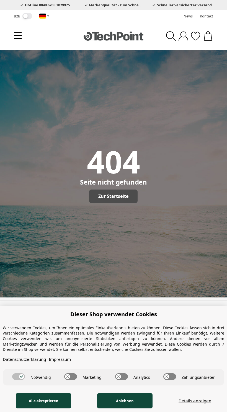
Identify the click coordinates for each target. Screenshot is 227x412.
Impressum (60, 359)
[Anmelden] (183, 36)
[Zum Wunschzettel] (195, 36)
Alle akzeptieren (43, 400)
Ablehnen (125, 400)
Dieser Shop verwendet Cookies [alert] (113, 314)
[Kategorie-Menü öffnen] (18, 36)
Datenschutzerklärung (24, 359)
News (188, 16)
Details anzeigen (195, 400)
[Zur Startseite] (113, 36)
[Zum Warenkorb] (208, 36)
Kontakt (206, 16)
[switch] (27, 16)
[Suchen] (171, 36)
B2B (17, 16)
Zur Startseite (113, 196)
